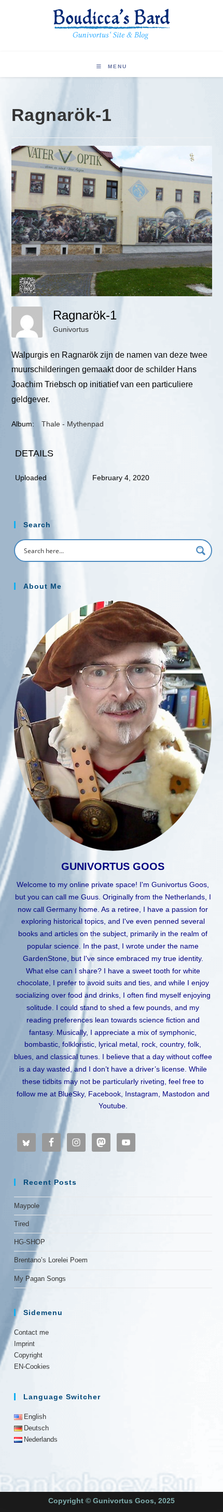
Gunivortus (71, 329)
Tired (21, 1224)
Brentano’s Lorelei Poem (51, 1260)
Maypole (26, 1206)
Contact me (31, 1332)
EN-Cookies (32, 1366)
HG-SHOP (29, 1242)
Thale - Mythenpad (72, 424)
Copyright (28, 1355)
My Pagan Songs (40, 1278)
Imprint (24, 1344)
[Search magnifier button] (200, 550)
